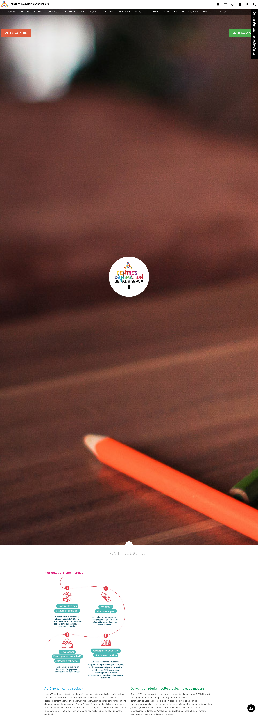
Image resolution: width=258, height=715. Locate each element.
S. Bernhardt (170, 12)
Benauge (38, 12)
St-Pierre (154, 12)
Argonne (11, 12)
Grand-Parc (107, 12)
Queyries (52, 12)
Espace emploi (243, 33)
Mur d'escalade (190, 12)
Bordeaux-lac (69, 12)
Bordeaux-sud (88, 12)
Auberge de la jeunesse (215, 12)
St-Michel (140, 12)
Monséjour (124, 12)
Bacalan (25, 12)
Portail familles (16, 33)
